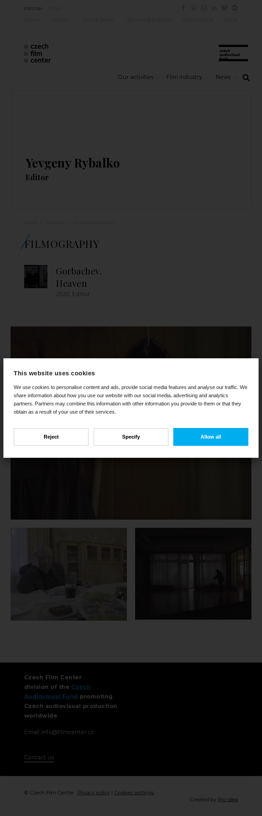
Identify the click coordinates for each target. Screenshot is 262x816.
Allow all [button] (211, 437)
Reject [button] (51, 437)
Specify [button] (131, 437)
